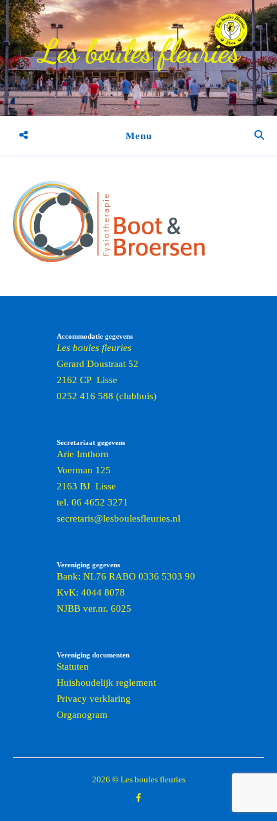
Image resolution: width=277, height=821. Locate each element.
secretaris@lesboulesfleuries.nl (118, 518)
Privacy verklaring (94, 699)
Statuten (73, 666)
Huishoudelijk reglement (106, 682)
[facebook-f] (138, 798)
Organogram (82, 715)
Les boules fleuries (139, 51)
